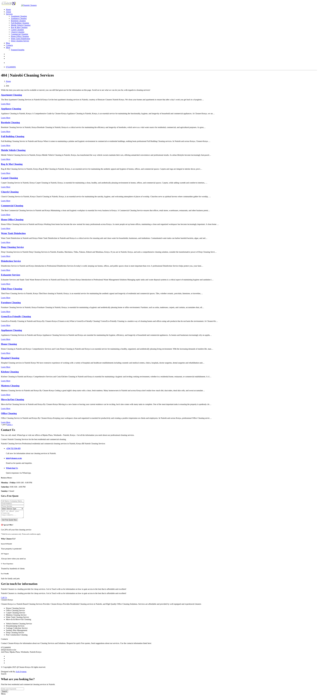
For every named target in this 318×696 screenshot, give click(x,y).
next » (10, 424)
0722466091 (11, 67)
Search (4, 691)
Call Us (4, 597)
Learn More (5, 104)
